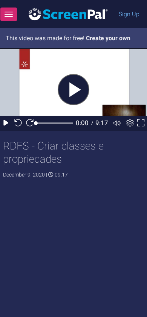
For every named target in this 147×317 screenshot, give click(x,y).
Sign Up (129, 14)
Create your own (108, 38)
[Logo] (68, 13)
